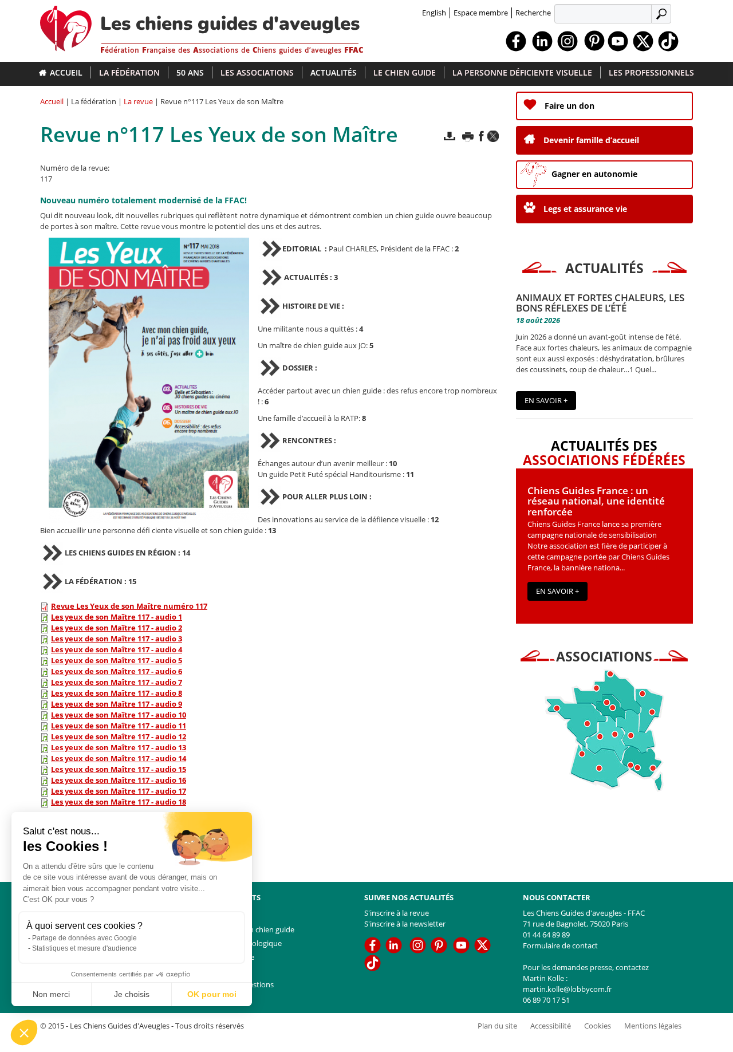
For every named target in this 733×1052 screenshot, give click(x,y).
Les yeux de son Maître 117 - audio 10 (118, 715)
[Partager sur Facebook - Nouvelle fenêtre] (481, 136)
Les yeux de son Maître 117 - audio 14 (118, 758)
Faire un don (569, 105)
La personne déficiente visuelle (522, 72)
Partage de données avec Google (84, 938)
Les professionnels (651, 72)
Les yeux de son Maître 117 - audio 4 (116, 649)
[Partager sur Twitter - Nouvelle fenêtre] (493, 136)
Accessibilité (550, 1026)
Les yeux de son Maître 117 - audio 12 (118, 736)
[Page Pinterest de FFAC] (594, 40)
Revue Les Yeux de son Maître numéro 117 (129, 606)
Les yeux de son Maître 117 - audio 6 (116, 671)
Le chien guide (404, 72)
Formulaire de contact (560, 945)
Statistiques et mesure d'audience (84, 948)
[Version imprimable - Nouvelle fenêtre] (467, 136)
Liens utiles (226, 916)
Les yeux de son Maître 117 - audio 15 (118, 769)
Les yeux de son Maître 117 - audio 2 (116, 627)
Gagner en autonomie (594, 173)
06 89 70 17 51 (546, 1000)
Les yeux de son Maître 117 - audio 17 (118, 791)
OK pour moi (212, 994)
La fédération (129, 72)
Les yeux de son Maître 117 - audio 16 (118, 780)
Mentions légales (652, 1026)
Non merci (51, 994)
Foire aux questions (240, 984)
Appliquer (663, 13)
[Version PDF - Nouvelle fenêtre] (449, 136)
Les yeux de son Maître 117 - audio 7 (116, 682)
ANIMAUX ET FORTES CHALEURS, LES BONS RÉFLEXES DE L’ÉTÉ (600, 303)
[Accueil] (70, 26)
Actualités (333, 72)
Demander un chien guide (250, 929)
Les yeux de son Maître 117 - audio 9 (116, 704)
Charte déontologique (244, 943)
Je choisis (131, 994)
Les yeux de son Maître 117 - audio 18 (118, 802)
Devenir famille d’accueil (591, 140)
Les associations (257, 72)
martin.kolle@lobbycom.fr (567, 989)
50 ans (190, 72)
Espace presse (230, 957)
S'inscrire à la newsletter (405, 924)
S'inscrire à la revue (396, 913)
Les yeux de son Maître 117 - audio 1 (116, 617)
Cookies (597, 1026)
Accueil (66, 72)
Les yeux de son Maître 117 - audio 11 (118, 725)
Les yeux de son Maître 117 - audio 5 (116, 660)
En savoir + (546, 400)
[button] (24, 1032)
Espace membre (481, 12)
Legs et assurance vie (585, 208)
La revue (138, 101)
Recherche (533, 12)
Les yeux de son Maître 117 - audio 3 (116, 638)
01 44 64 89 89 (546, 934)
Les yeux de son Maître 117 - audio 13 (118, 747)
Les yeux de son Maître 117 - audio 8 (116, 693)
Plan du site (226, 971)
